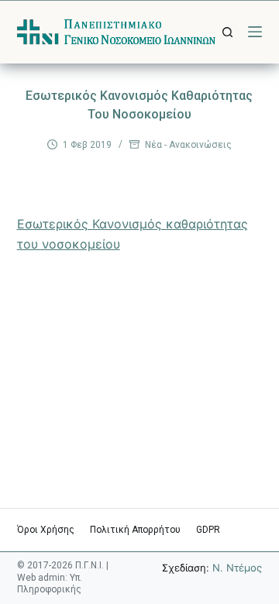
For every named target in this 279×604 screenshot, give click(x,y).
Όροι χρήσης (45, 529)
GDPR (208, 529)
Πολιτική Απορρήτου (135, 529)
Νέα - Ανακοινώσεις (188, 144)
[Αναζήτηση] (227, 32)
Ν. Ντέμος (237, 567)
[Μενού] (255, 32)
